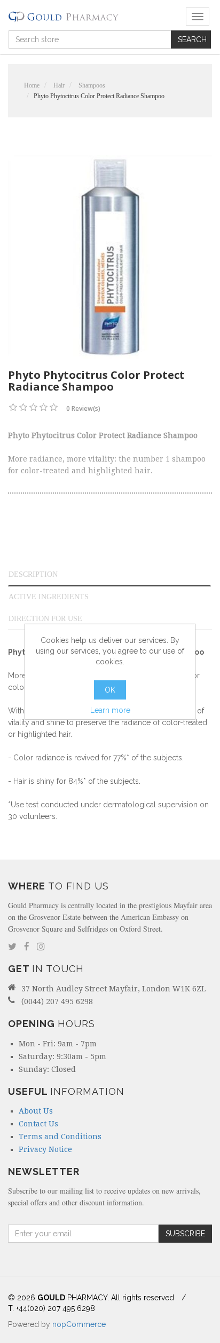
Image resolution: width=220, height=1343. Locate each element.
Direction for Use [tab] (45, 619)
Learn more (110, 710)
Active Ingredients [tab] (49, 597)
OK (110, 690)
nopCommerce (79, 1324)
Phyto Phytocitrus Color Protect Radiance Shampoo (99, 96)
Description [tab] (33, 574)
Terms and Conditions (60, 1136)
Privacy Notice (45, 1149)
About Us (36, 1111)
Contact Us (38, 1123)
